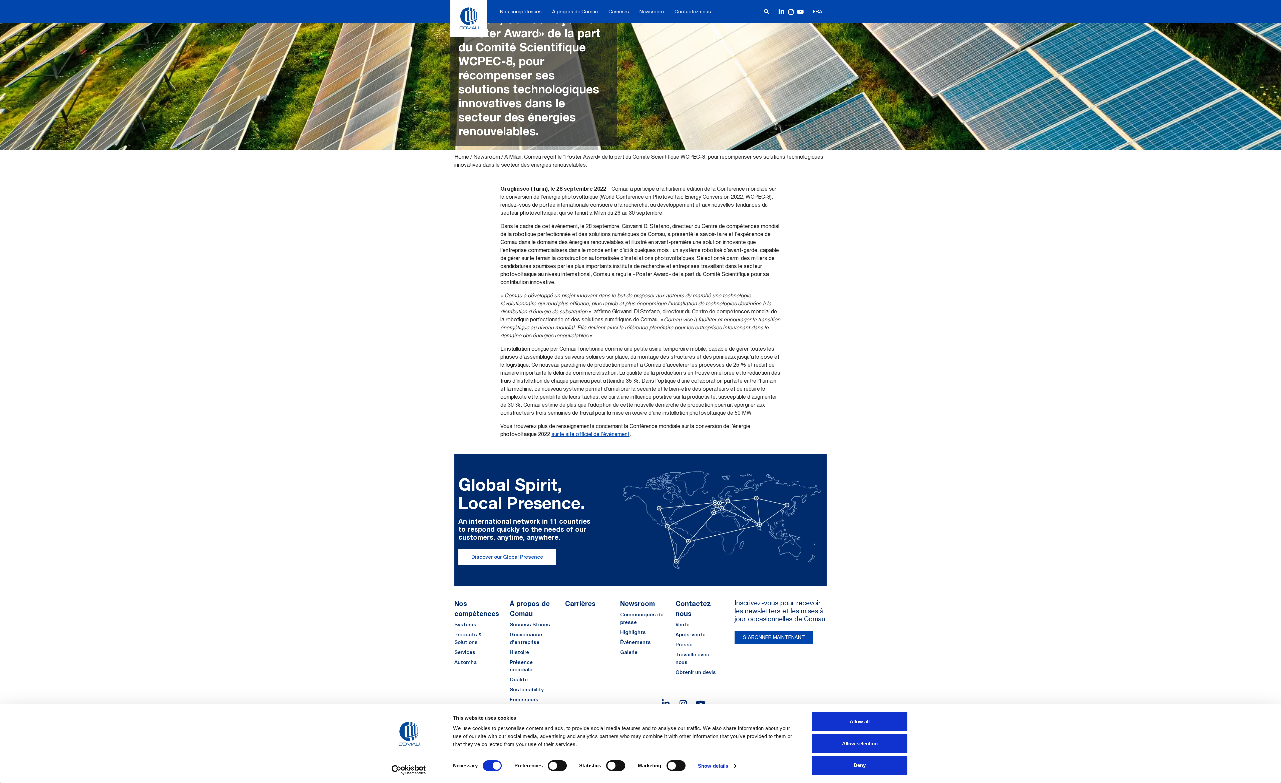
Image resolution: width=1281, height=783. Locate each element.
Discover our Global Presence (507, 557)
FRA (817, 11)
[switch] (557, 765)
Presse (684, 644)
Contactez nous (693, 11)
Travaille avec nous (692, 658)
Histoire (519, 652)
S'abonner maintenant (774, 637)
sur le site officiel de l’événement (590, 434)
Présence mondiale (521, 666)
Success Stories (530, 624)
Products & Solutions (468, 638)
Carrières (618, 11)
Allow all (860, 721)
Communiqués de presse (642, 618)
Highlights (633, 632)
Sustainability (527, 689)
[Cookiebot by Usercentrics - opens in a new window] (409, 770)
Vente (683, 624)
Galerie (628, 652)
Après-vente (691, 634)
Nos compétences (520, 11)
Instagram (791, 12)
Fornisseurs (524, 699)
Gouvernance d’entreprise (526, 638)
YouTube (800, 12)
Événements (635, 642)
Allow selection (860, 743)
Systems (465, 624)
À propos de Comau (575, 11)
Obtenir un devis (696, 672)
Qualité (519, 679)
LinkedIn (782, 12)
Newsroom (651, 11)
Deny (860, 765)
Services (464, 652)
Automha (465, 662)
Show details (713, 766)
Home (461, 157)
